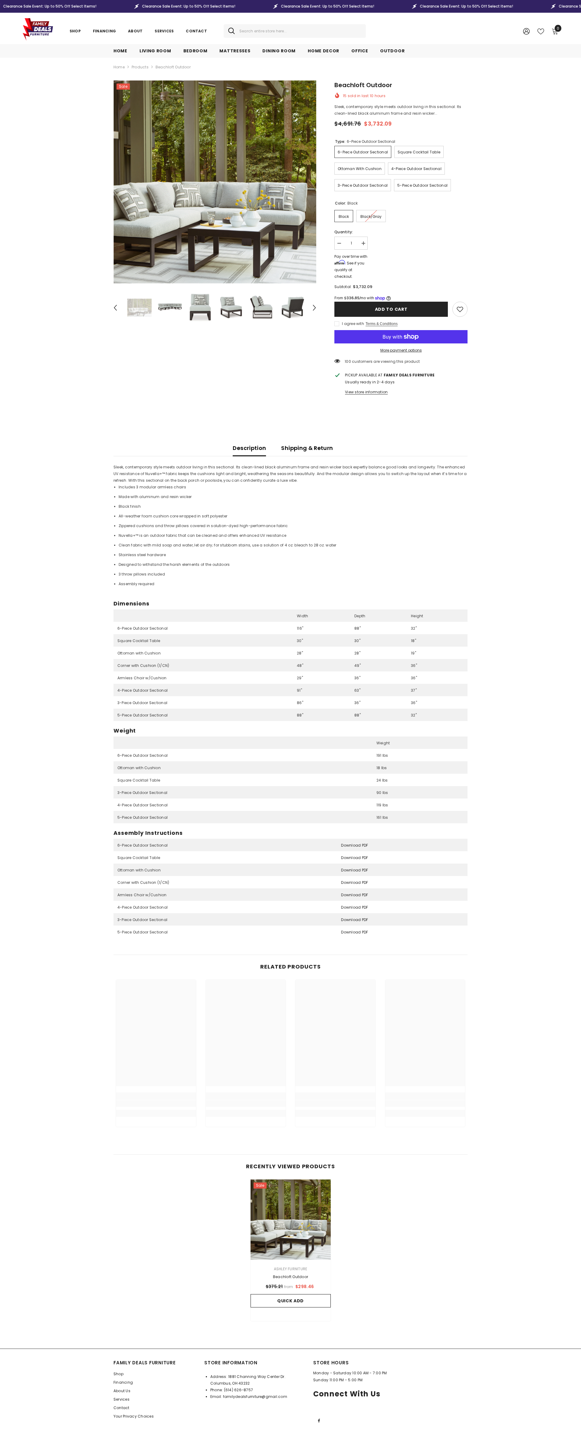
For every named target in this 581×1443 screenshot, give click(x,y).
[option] (215, 182)
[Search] (295, 31)
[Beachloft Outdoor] (291, 1219)
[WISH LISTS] (540, 31)
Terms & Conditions (382, 324)
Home (119, 67)
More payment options (401, 350)
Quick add (290, 1301)
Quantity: (343, 231)
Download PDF (354, 845)
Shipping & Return (307, 448)
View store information (366, 392)
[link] (460, 309)
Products (140, 67)
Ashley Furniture (290, 1268)
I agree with (353, 323)
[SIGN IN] (526, 31)
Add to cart (391, 309)
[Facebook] (319, 1420)
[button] (115, 307)
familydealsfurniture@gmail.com (255, 1396)
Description (249, 448)
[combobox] (300, 31)
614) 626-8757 (239, 1389)
